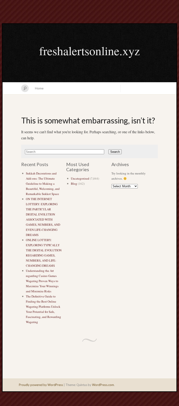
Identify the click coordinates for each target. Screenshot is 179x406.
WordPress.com (103, 385)
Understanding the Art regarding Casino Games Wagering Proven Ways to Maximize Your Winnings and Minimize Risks (42, 281)
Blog (74, 183)
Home (39, 88)
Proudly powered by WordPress (41, 385)
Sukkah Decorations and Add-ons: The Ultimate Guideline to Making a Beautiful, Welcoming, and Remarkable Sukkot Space (43, 183)
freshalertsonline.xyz (89, 50)
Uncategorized (80, 178)
